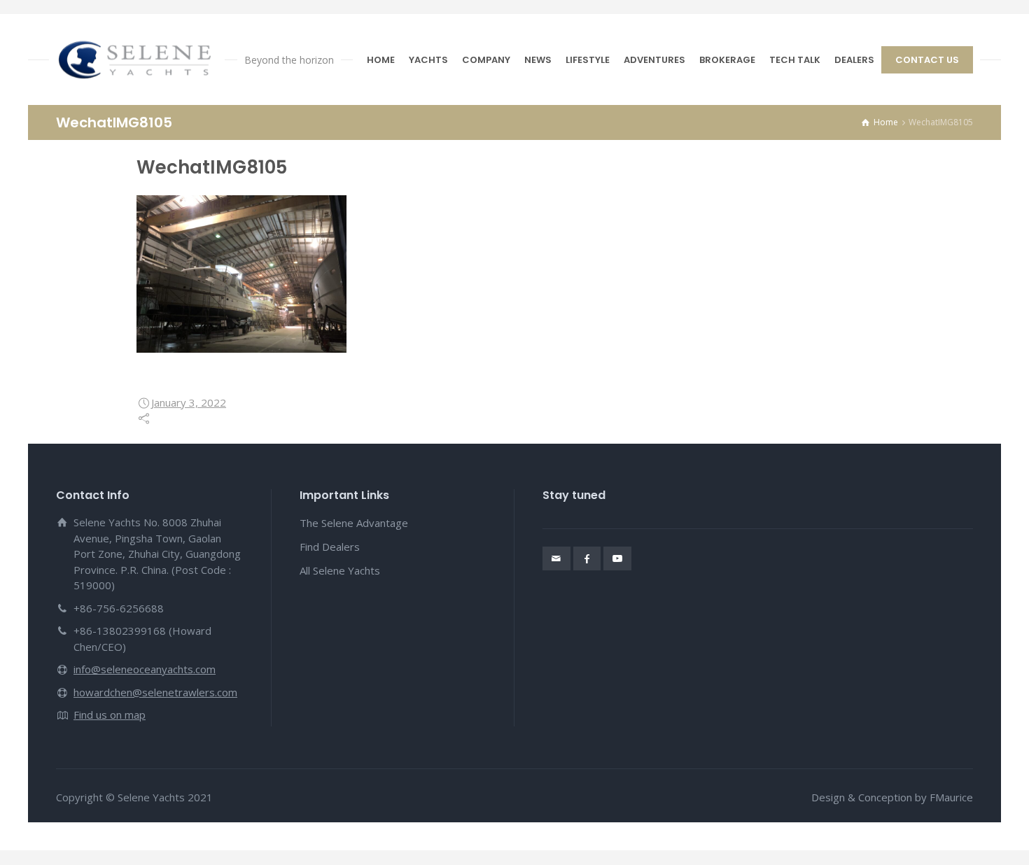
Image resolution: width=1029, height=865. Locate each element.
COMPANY (486, 59)
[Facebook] (587, 558)
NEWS (538, 59)
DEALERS (854, 59)
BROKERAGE (727, 59)
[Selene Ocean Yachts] (137, 59)
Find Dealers (330, 547)
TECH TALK (794, 59)
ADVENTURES (654, 59)
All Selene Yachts (340, 570)
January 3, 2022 (188, 402)
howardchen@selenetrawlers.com (155, 692)
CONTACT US (927, 59)
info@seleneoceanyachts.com (145, 669)
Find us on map (110, 715)
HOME (381, 59)
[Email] (556, 558)
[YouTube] (617, 558)
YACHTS (428, 59)
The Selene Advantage (354, 523)
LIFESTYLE (588, 59)
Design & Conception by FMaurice (892, 797)
